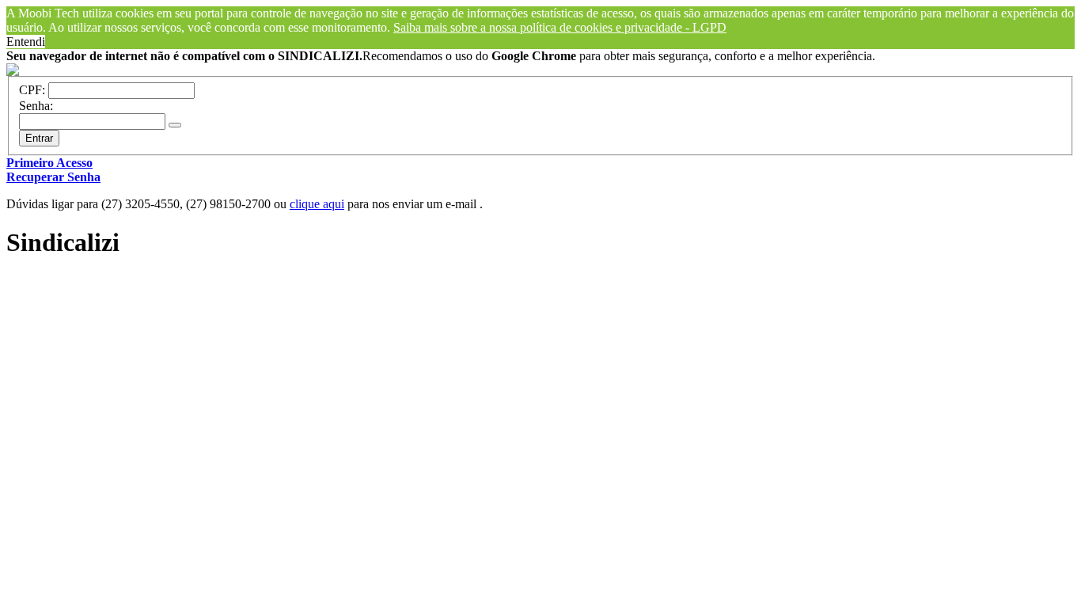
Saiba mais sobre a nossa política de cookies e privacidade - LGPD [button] (559, 27)
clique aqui (317, 204)
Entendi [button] (25, 41)
